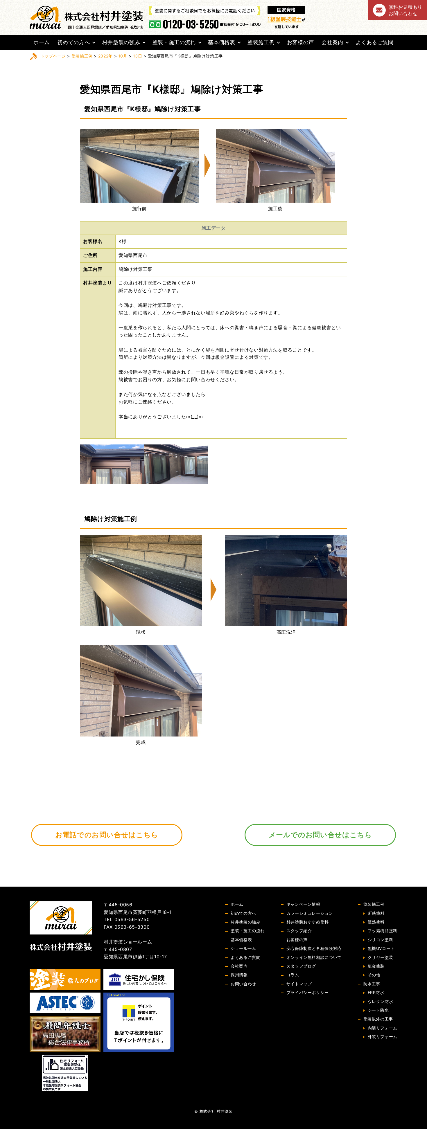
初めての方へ (73, 42)
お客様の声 (300, 42)
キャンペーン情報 (303, 904)
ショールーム (243, 948)
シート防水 (378, 1010)
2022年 (105, 55)
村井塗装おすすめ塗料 (307, 921)
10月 (123, 55)
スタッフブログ (301, 966)
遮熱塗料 (376, 921)
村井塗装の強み (121, 42)
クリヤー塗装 (380, 957)
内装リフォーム (382, 1027)
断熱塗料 (376, 913)
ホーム (41, 42)
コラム (292, 974)
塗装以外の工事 (378, 1018)
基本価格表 (221, 42)
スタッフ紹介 (299, 930)
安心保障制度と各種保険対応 (314, 948)
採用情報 (239, 974)
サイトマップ (299, 983)
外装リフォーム (382, 1036)
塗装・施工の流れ (174, 42)
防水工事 (372, 983)
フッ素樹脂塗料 (382, 930)
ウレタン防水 (380, 1001)
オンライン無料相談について (314, 957)
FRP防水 (376, 992)
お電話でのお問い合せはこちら (106, 835)
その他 (374, 974)
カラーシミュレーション (309, 913)
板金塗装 (376, 966)
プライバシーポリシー (307, 992)
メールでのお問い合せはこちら (320, 835)
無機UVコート (381, 948)
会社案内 (332, 42)
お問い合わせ (243, 983)
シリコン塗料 (380, 939)
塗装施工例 (260, 42)
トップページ (53, 55)
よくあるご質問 (374, 42)
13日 (137, 55)
